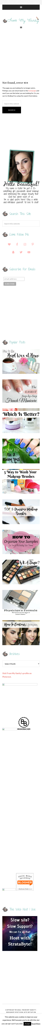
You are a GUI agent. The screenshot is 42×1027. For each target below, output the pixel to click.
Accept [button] (27, 1024)
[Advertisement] (21, 55)
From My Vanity (21, 20)
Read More (36, 1024)
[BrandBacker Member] (24, 729)
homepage (32, 91)
